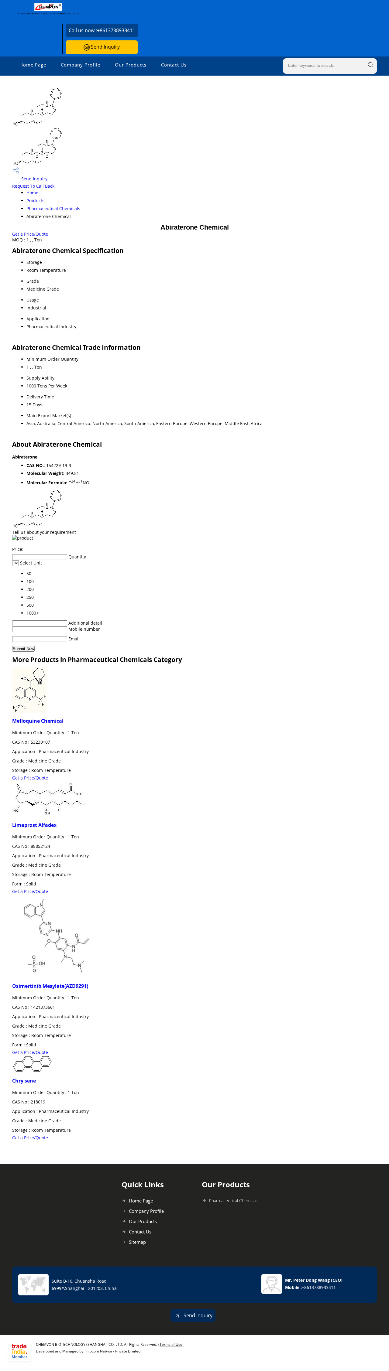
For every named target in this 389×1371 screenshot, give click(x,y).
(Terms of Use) (171, 1344)
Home (32, 193)
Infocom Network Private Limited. (113, 1351)
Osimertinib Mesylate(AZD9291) (50, 986)
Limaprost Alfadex (34, 825)
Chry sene (24, 1080)
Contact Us (174, 65)
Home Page (32, 65)
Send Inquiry (105, 46)
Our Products (130, 65)
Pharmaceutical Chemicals (53, 208)
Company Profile (80, 65)
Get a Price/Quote (30, 234)
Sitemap (137, 1242)
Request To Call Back (33, 186)
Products (35, 200)
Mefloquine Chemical (38, 721)
